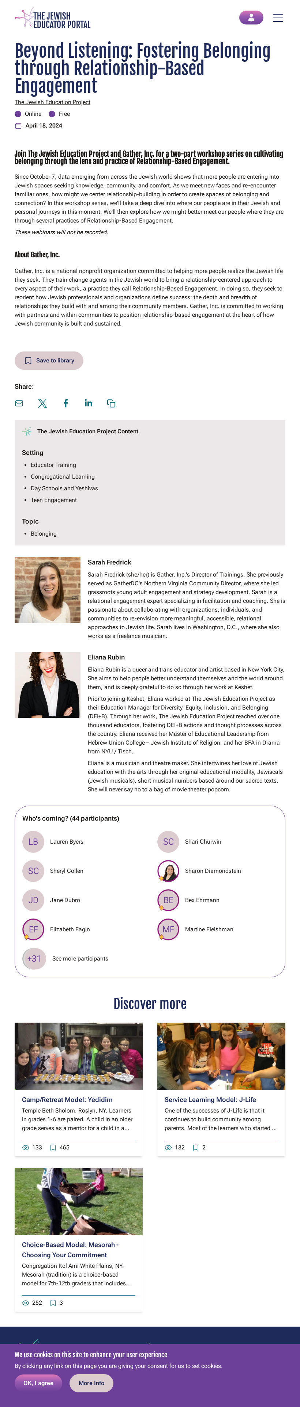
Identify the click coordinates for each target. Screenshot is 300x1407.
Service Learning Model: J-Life (210, 1099)
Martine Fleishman (209, 929)
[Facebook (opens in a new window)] (65, 403)
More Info (91, 1383)
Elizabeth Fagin (70, 929)
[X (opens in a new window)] (42, 403)
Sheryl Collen (66, 870)
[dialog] (150, 1375)
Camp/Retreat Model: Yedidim (67, 1099)
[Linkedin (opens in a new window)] (88, 403)
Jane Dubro (65, 900)
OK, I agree (38, 1383)
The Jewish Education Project (52, 102)
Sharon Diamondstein (213, 870)
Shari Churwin (203, 841)
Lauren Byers (66, 841)
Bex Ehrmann (202, 900)
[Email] (19, 403)
